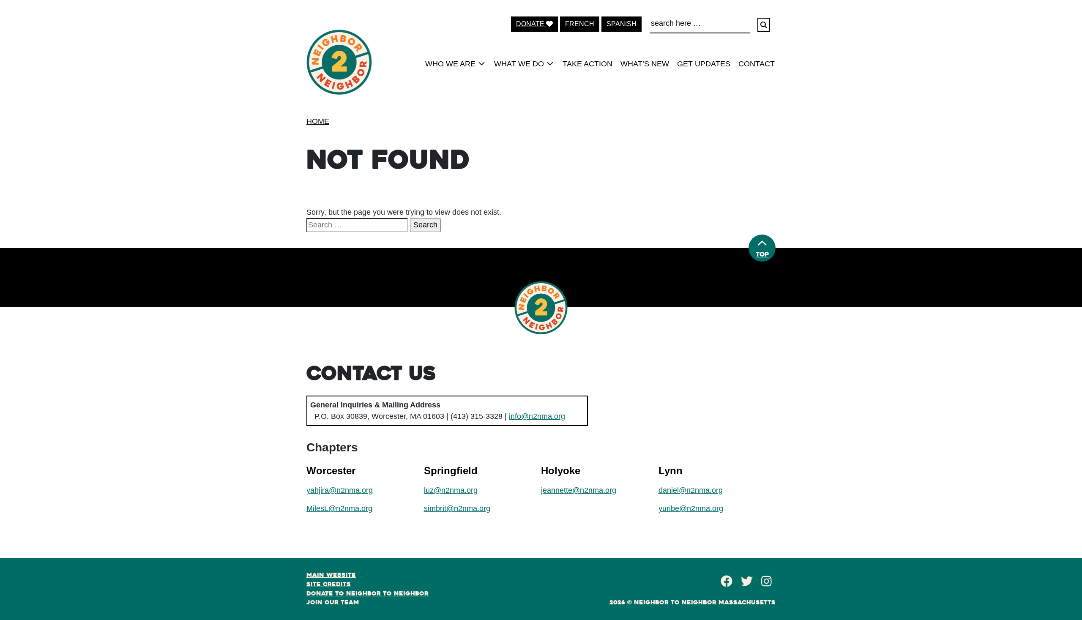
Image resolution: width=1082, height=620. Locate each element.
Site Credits (328, 584)
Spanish (622, 23)
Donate (531, 23)
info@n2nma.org (537, 416)
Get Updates (703, 64)
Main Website (331, 575)
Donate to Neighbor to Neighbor (367, 593)
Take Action (587, 64)
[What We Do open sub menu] (550, 63)
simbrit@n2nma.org (457, 508)
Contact (756, 64)
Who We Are (450, 64)
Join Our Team (332, 602)
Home (317, 121)
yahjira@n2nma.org (339, 490)
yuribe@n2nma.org (690, 508)
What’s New (644, 64)
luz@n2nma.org (451, 490)
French (579, 23)
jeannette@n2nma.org (578, 490)
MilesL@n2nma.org (339, 508)
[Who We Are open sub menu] (481, 63)
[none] (452, 63)
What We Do (519, 64)
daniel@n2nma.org (690, 490)
